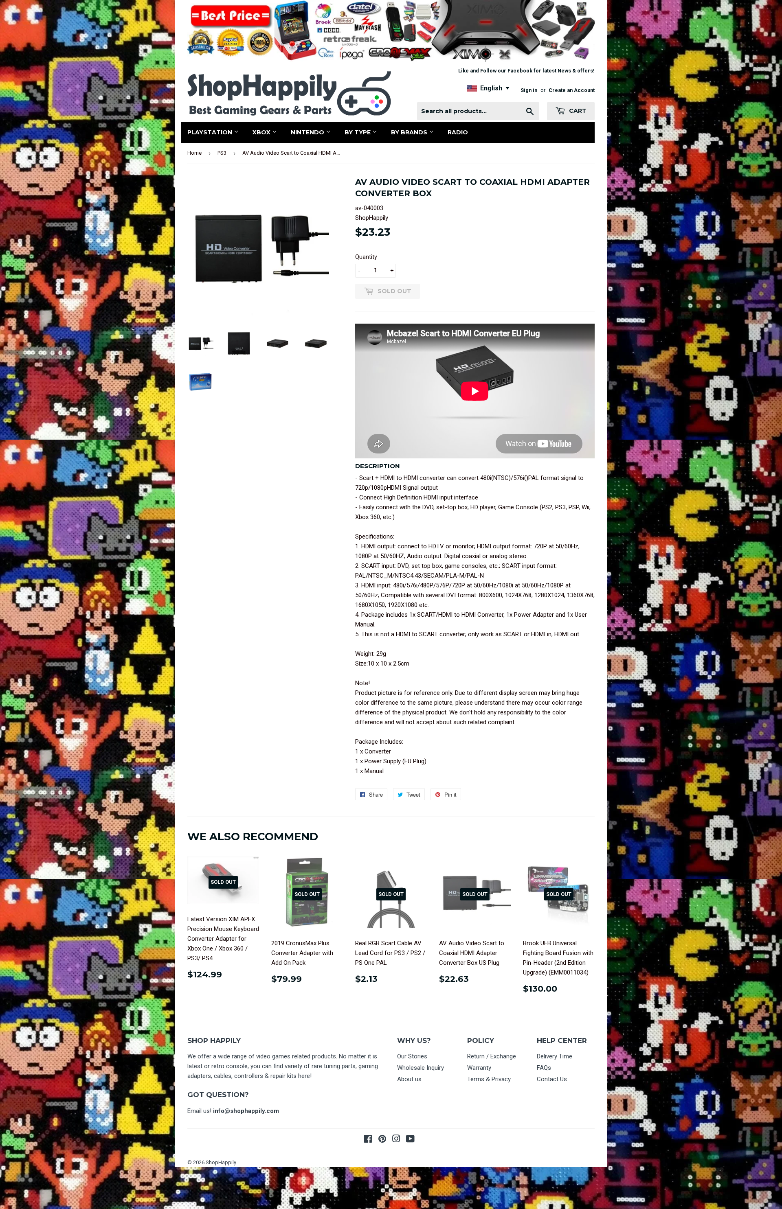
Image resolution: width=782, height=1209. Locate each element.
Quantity (366, 257)
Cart (576, 110)
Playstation (210, 132)
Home (194, 153)
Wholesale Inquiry (420, 1067)
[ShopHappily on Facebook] (368, 1139)
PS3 (221, 153)
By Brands (410, 132)
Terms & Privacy (489, 1079)
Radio (458, 132)
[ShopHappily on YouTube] (410, 1139)
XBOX (262, 132)
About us (409, 1079)
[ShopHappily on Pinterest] (382, 1139)
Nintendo (308, 132)
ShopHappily (221, 1162)
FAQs (544, 1067)
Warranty (479, 1067)
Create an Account (572, 90)
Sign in (529, 90)
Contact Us (552, 1079)
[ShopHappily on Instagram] (396, 1139)
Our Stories (412, 1056)
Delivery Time (554, 1056)
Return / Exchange (491, 1056)
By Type (358, 132)
